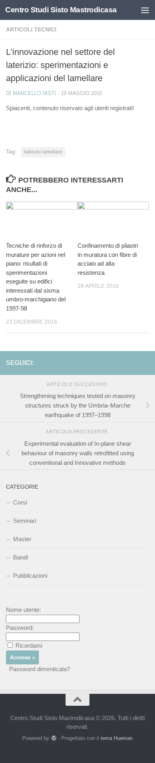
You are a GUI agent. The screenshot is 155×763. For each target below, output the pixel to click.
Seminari (24, 520)
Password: (20, 627)
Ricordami (28, 645)
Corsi (20, 502)
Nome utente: (23, 609)
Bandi (20, 557)
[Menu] (145, 10)
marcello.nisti (34, 93)
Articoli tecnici (31, 29)
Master (22, 539)
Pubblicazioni (30, 575)
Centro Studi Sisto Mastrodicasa (61, 10)
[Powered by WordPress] (53, 738)
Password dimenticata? (39, 669)
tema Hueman (117, 738)
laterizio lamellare (43, 152)
